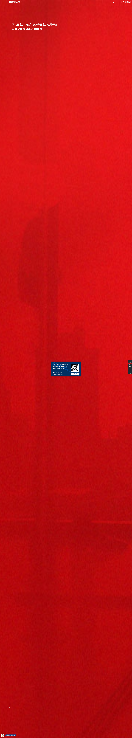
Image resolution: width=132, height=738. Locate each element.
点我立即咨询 (74, 373)
